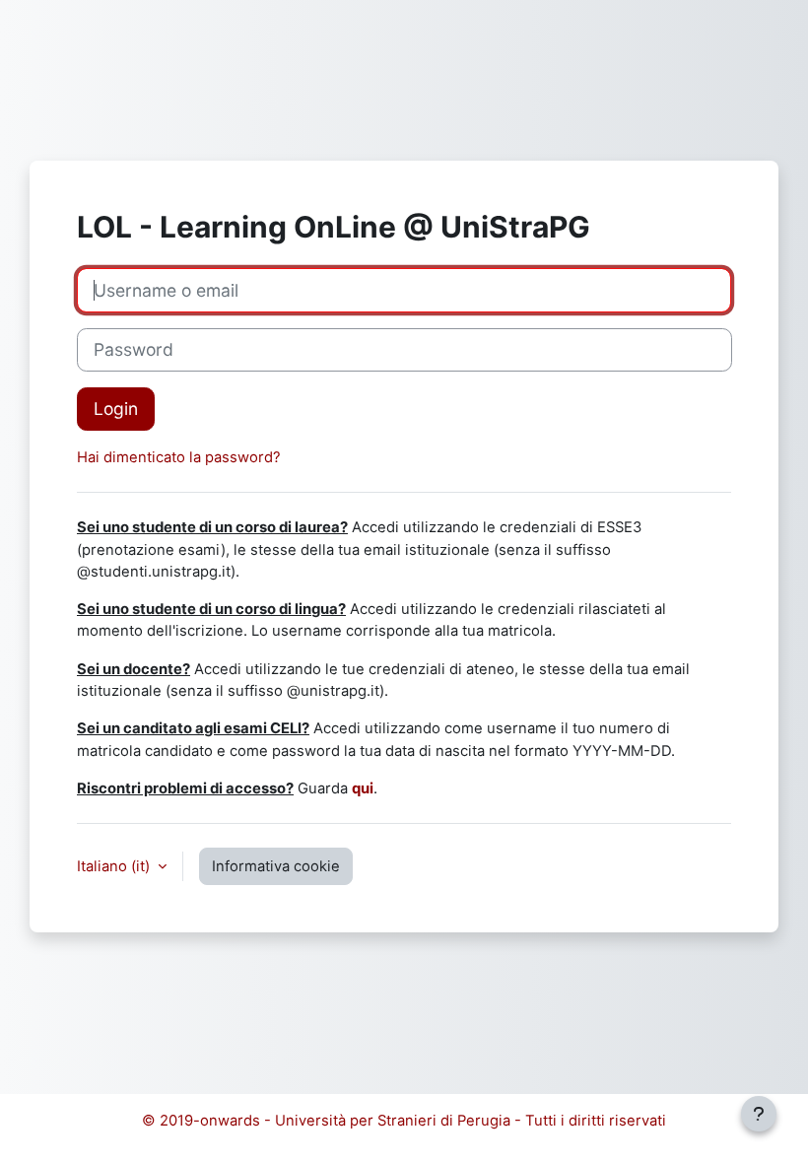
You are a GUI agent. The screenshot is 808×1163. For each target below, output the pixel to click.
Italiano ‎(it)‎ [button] (115, 866)
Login (116, 408)
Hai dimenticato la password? (179, 457)
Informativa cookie (276, 866)
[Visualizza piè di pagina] (758, 1113)
